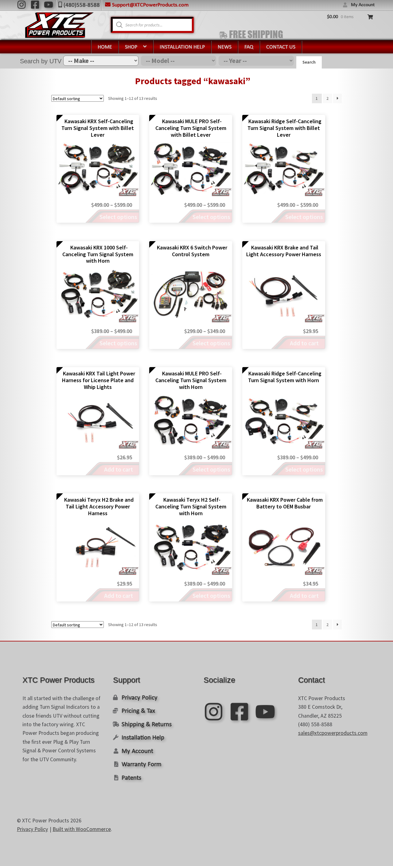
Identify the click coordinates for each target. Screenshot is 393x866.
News (225, 47)
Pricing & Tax (138, 711)
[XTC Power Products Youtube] (48, 4)
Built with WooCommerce (82, 829)
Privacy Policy (140, 698)
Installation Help (182, 47)
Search (309, 62)
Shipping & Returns (147, 724)
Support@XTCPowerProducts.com (150, 5)
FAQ (248, 47)
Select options (118, 217)
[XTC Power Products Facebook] (35, 4)
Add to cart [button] (304, 343)
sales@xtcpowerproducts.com (333, 733)
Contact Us (280, 47)
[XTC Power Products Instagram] (21, 4)
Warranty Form (141, 764)
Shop (131, 47)
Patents (131, 778)
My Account (363, 4)
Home (105, 47)
